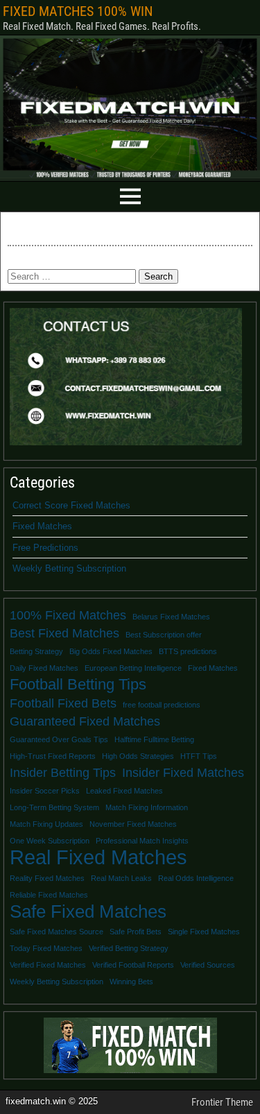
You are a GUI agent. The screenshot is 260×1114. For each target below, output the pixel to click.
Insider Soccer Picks (45, 791)
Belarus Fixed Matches (171, 616)
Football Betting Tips (78, 684)
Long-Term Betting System (54, 807)
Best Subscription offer (163, 635)
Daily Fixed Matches (44, 668)
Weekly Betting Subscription (69, 568)
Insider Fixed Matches (183, 773)
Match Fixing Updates (46, 824)
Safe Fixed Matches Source (56, 931)
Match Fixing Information (146, 807)
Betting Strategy (36, 651)
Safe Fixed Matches (88, 911)
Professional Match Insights (142, 841)
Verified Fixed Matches (48, 965)
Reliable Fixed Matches (49, 895)
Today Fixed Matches (46, 948)
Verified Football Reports (133, 965)
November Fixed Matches (133, 824)
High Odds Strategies (138, 756)
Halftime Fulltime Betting (154, 739)
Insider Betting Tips (63, 773)
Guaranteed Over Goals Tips (59, 739)
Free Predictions (45, 547)
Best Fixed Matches (64, 633)
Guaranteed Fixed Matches (85, 721)
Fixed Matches (42, 526)
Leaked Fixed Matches (124, 791)
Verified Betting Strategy (128, 948)
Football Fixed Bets (63, 703)
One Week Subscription (49, 841)
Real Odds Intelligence (196, 878)
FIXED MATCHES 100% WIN (78, 11)
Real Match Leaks (121, 878)
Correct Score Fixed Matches (71, 505)
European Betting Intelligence (133, 668)
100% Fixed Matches (68, 615)
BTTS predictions (188, 651)
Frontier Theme (222, 1102)
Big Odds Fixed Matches (111, 651)
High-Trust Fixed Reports (53, 756)
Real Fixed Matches (98, 857)
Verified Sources (207, 965)
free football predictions (161, 705)
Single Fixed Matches (204, 931)
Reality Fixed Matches (47, 878)
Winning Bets (131, 981)
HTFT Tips (198, 756)
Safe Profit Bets (136, 931)
